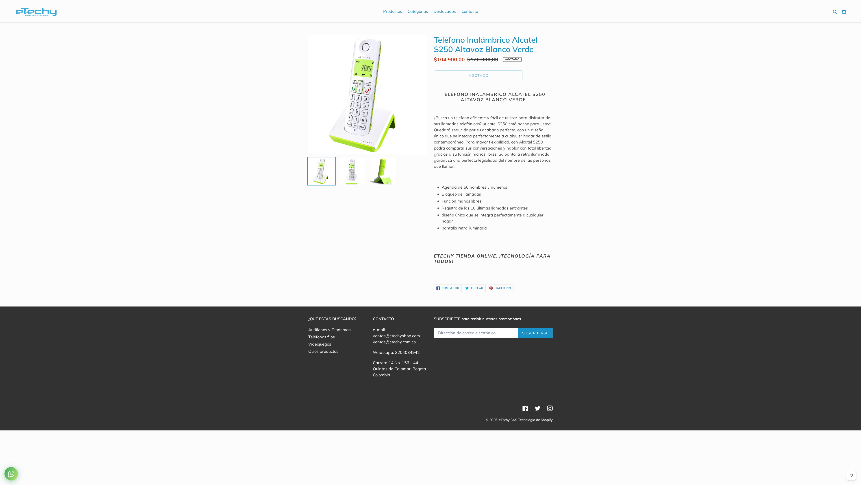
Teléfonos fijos (321, 337)
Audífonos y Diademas (329, 329)
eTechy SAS (508, 420)
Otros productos (323, 351)
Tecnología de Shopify (535, 420)
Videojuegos (319, 344)
